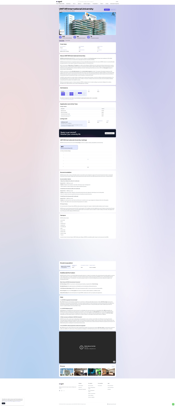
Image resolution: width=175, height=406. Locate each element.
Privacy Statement (10, 401)
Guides (101, 3)
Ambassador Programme (114, 3)
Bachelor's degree (87, 3)
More (113, 366)
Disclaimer (109, 389)
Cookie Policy (5, 401)
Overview (61, 40)
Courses (67, 40)
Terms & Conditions (18, 401)
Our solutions (100, 385)
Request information (109, 133)
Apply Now (107, 9)
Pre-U (74, 3)
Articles (107, 3)
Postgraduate (95, 3)
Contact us (80, 387)
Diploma (79, 3)
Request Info (113, 9)
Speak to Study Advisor (91, 393)
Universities (68, 3)
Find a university (90, 385)
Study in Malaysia (90, 395)
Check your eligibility (91, 397)
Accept (3, 403)
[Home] (59, 5)
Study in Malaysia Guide (60, 3)
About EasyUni (81, 385)
